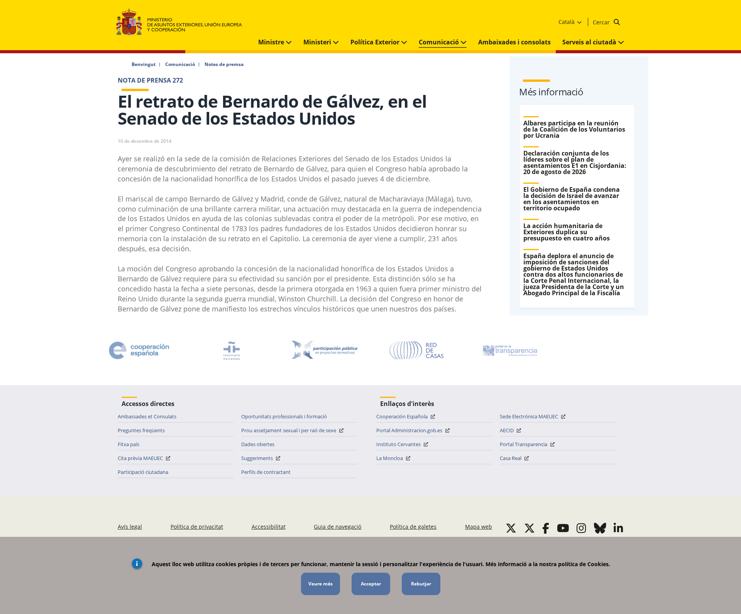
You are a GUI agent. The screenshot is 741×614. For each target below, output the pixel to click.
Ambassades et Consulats (147, 416)
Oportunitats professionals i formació (284, 416)
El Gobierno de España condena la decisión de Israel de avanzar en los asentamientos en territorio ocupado (571, 198)
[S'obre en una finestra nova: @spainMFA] (529, 528)
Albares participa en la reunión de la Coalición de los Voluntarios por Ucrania (574, 129)
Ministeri (318, 42)
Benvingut (144, 64)
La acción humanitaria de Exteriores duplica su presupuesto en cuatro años (566, 232)
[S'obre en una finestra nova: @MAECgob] (511, 528)
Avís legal (130, 526)
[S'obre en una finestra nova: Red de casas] (417, 350)
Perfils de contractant (266, 472)
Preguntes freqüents (141, 430)
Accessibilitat (269, 526)
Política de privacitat (197, 526)
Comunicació (439, 42)
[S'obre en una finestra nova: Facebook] (545, 528)
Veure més (320, 583)
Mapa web (478, 526)
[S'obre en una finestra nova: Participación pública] (324, 350)
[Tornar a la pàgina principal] (182, 22)
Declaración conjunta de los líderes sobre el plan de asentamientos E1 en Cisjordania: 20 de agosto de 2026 (574, 162)
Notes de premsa (224, 64)
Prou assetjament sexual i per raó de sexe (289, 430)
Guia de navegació (337, 526)
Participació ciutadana (143, 472)
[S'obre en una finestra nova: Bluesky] (600, 528)
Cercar (602, 22)
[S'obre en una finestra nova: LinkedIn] (618, 528)
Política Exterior (375, 42)
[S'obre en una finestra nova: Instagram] (581, 528)
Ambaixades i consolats (514, 42)
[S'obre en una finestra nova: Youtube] (563, 528)
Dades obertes (257, 444)
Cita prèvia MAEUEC (141, 458)
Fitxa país (128, 444)
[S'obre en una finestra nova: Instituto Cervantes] (231, 350)
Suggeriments (257, 458)
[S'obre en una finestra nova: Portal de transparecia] (509, 350)
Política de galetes (413, 526)
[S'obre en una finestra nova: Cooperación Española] (139, 350)
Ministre (272, 42)
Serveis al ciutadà (590, 42)
